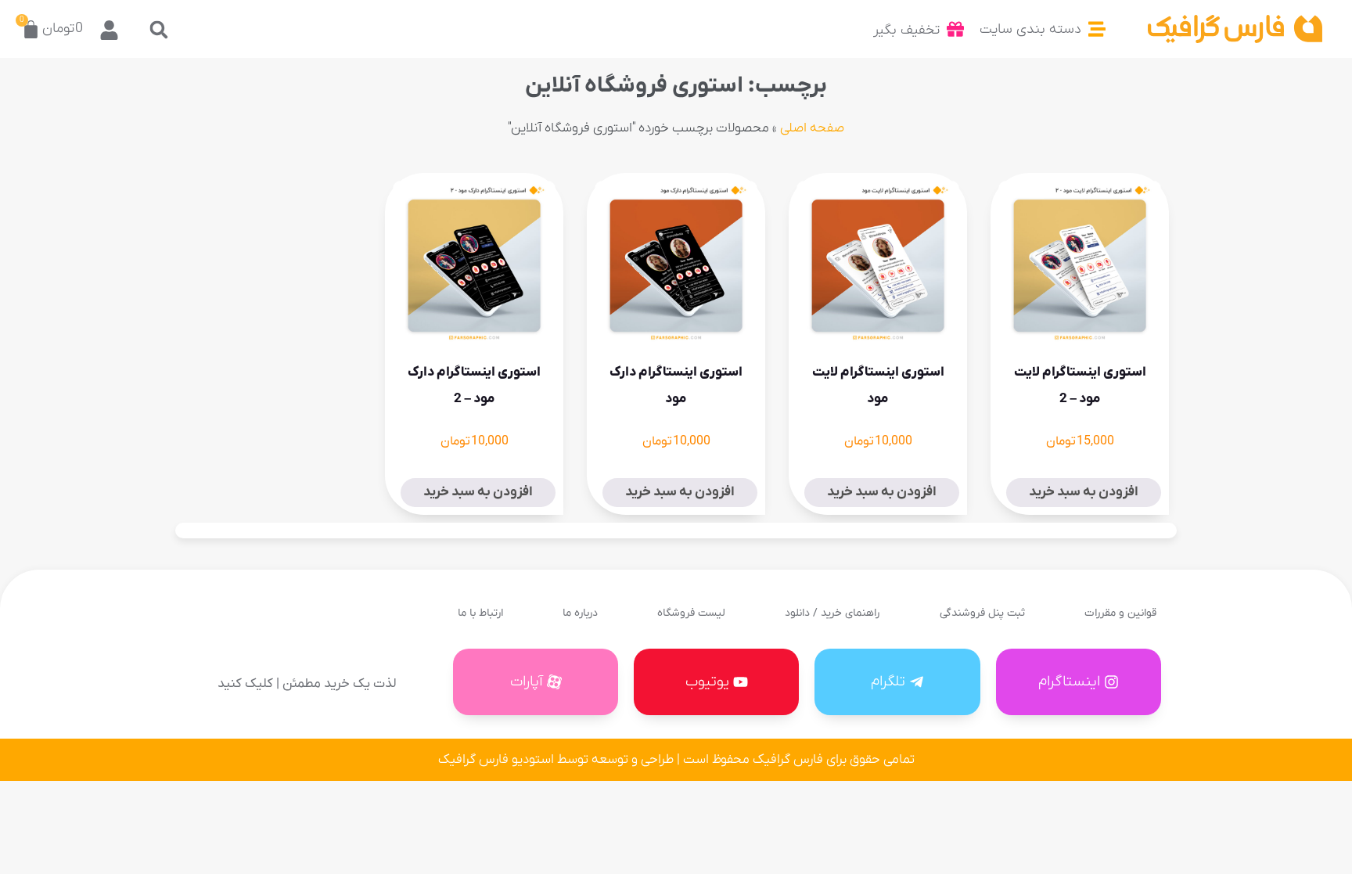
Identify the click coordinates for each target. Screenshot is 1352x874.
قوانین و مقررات (1120, 613)
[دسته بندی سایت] (1097, 29)
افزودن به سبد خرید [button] (1083, 492)
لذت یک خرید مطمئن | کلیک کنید (307, 683)
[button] (159, 29)
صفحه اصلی (812, 128)
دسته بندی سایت (1030, 29)
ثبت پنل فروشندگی (982, 613)
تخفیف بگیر (906, 30)
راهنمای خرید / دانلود (832, 613)
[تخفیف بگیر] (955, 29)
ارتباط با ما (480, 613)
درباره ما (580, 613)
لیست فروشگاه (691, 613)
